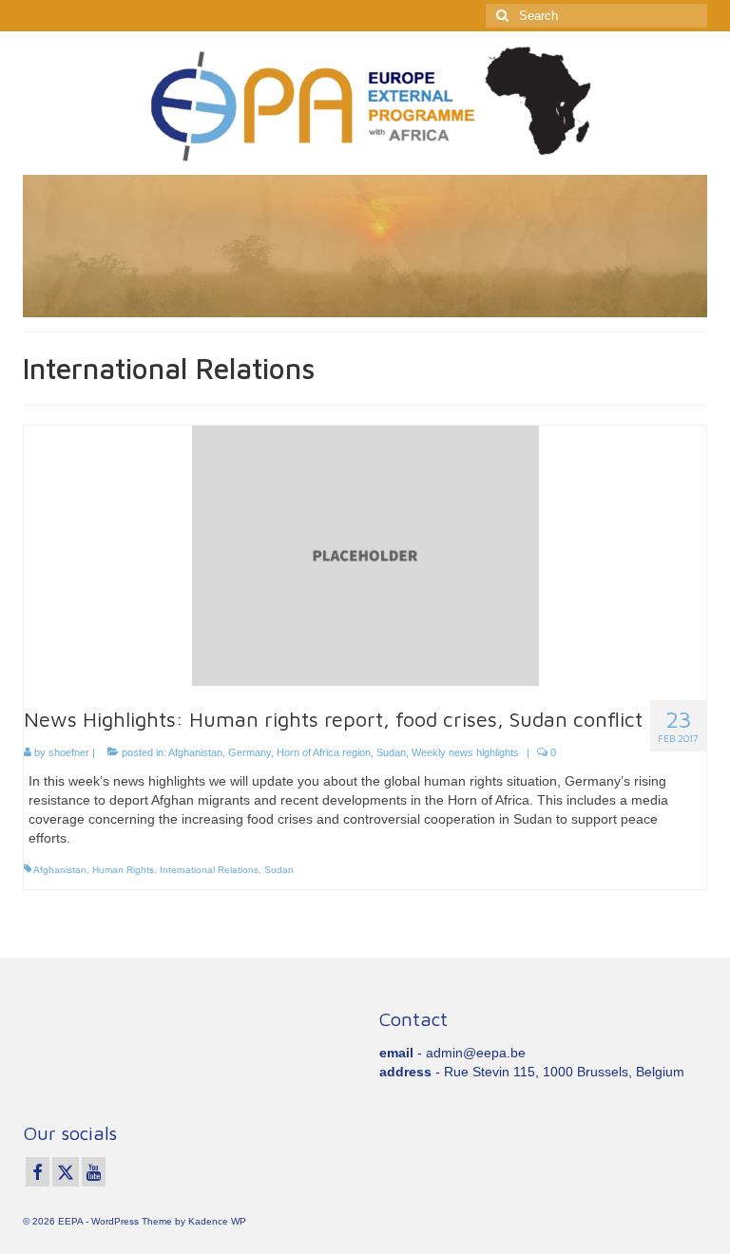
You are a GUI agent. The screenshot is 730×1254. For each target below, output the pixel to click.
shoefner (68, 752)
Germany (249, 752)
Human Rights (123, 869)
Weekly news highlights (465, 752)
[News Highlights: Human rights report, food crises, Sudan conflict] (365, 554)
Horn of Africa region (324, 752)
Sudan (391, 752)
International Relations (209, 869)
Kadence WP (217, 1221)
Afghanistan (195, 752)
